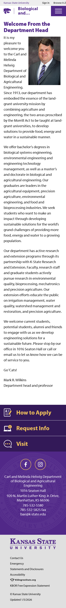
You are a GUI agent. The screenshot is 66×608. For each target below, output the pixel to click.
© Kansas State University (25, 594)
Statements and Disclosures (26, 569)
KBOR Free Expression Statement (30, 585)
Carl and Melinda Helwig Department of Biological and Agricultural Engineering (33, 481)
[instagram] (40, 464)
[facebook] (25, 464)
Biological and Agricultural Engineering (30, 11)
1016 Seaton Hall (33, 490)
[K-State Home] (7, 10)
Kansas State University (16, 2)
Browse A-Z (60, 2)
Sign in (46, 2)
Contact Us (16, 558)
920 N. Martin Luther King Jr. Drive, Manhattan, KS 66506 (33, 498)
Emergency (17, 563)
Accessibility (17, 574)
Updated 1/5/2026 (21, 599)
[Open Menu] (58, 11)
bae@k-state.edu (33, 514)
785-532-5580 (33, 505)
